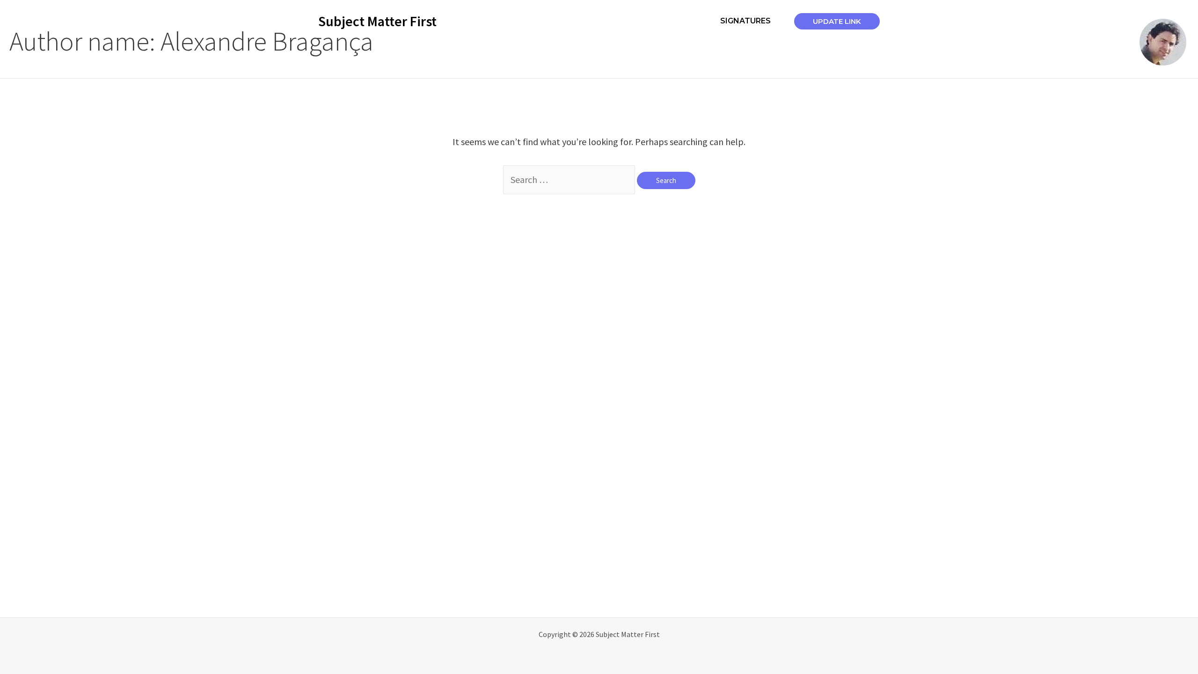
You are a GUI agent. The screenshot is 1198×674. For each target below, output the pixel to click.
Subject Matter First (377, 21)
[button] (837, 21)
